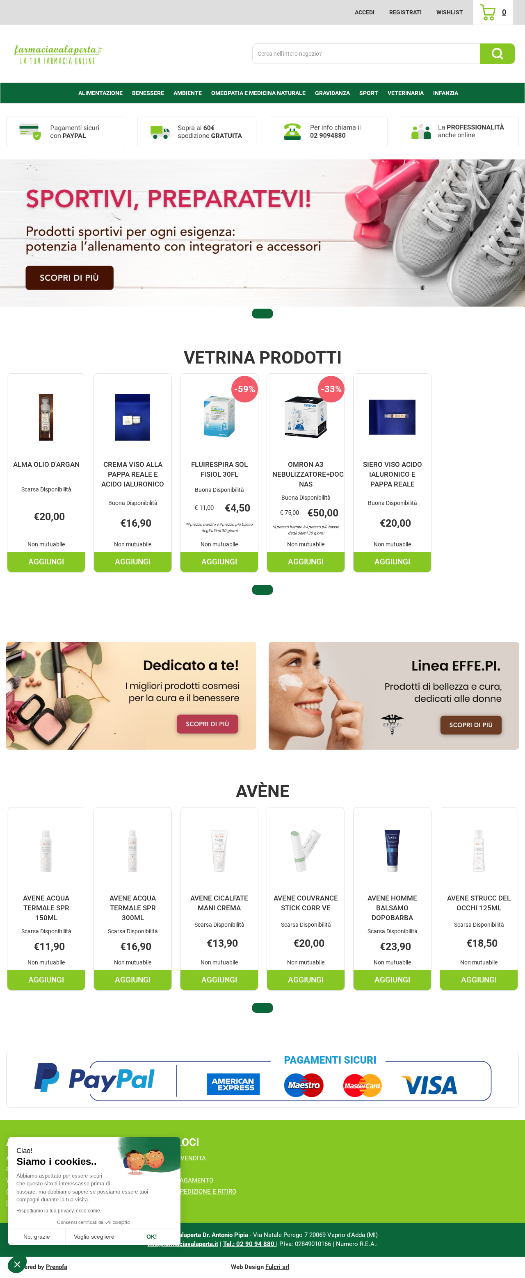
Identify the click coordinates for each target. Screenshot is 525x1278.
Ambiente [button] (187, 93)
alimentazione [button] (100, 93)
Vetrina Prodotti (263, 357)
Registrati (405, 12)
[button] (262, 313)
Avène (263, 791)
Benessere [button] (148, 93)
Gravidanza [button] (332, 93)
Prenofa (56, 1267)
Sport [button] (368, 93)
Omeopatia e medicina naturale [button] (258, 93)
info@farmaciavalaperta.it (183, 1244)
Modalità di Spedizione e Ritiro (186, 1191)
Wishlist (449, 12)
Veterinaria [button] (406, 93)
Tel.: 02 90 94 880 (249, 1244)
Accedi (364, 12)
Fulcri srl (277, 1267)
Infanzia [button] (445, 93)
